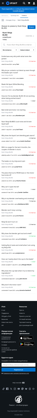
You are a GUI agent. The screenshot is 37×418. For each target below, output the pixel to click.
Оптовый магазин (25, 319)
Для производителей (26, 325)
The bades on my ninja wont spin (13, 161)
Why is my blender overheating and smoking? (18, 198)
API (3, 325)
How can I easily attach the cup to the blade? (17, 259)
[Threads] (30, 389)
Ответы (24, 15)
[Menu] (3, 3)
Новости (22, 313)
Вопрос (31, 27)
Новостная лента (7, 322)
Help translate (17, 383)
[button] (24, 3)
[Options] (3, 20)
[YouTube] (19, 389)
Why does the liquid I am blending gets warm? (18, 135)
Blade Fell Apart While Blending (13, 84)
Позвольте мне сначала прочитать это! (16, 373)
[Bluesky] (26, 389)
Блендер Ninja (10, 20)
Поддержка (5, 313)
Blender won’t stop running (11, 210)
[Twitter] (11, 389)
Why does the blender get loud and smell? (17, 233)
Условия (4, 345)
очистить (29, 36)
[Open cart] (29, 3)
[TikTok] (3, 389)
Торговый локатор (25, 322)
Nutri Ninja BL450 (23, 20)
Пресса (21, 310)
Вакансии (5, 319)
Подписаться (18, 370)
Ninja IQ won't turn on (10, 222)
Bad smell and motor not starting (13, 110)
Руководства (15, 15)
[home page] (11, 3)
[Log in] (34, 3)
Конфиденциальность (9, 342)
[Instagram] (15, 389)
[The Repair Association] (33, 389)
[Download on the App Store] (26, 338)
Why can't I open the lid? (10, 187)
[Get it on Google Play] (27, 344)
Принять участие (25, 316)
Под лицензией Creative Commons (18, 411)
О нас (3, 310)
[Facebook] (7, 389)
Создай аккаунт (18, 11)
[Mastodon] (22, 389)
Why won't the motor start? (11, 285)
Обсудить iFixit (6, 316)
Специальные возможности (6, 338)
